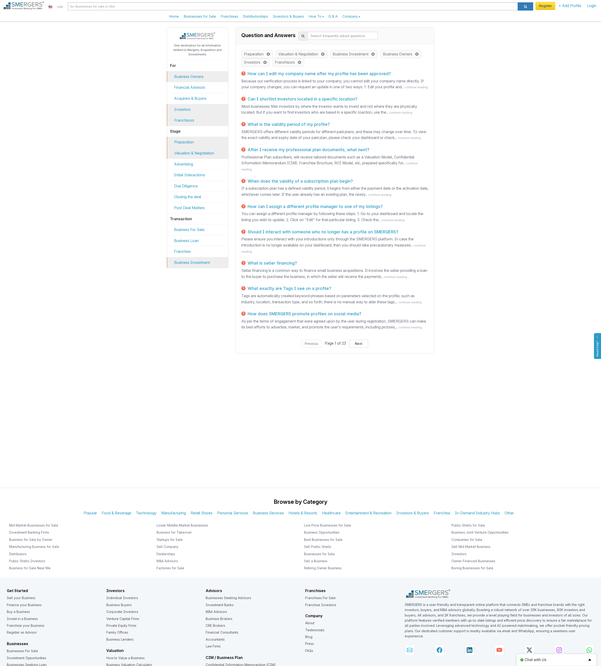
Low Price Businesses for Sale (327, 525)
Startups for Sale (170, 540)
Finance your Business (24, 605)
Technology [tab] (146, 513)
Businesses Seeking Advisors (228, 598)
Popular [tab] (90, 513)
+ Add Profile (570, 5)
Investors (182, 109)
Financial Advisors (189, 87)
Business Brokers (219, 619)
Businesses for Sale (200, 16)
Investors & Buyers (288, 16)
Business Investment (192, 262)
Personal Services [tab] (232, 513)
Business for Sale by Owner (30, 540)
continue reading (416, 87)
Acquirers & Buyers (190, 98)
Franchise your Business (25, 626)
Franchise (182, 251)
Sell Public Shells (317, 547)
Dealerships (166, 554)
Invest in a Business (22, 619)
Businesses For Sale (22, 651)
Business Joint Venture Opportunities (480, 532)
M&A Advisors (167, 561)
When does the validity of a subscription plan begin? (300, 181)
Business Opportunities (321, 532)
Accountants (215, 639)
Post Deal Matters (189, 207)
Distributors (18, 554)
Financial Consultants (222, 632)
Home (174, 16)
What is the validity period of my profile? (288, 124)
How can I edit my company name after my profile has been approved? (319, 73)
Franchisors (184, 120)
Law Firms (213, 646)
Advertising (183, 164)
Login (591, 5)
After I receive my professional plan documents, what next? (308, 149)
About (309, 623)
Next (358, 344)
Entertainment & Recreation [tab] (368, 513)
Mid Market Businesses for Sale (33, 525)
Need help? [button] (597, 349)
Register (545, 6)
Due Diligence (186, 186)
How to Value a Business (125, 658)
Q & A (333, 16)
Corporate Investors (122, 612)
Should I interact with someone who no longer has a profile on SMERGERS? (322, 231)
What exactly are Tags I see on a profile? (289, 288)
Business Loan (186, 240)
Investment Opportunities (26, 658)
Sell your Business (21, 598)
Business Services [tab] (268, 513)
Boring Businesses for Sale (472, 568)
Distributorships (255, 16)
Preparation (184, 142)
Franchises (229, 16)
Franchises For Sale (320, 598)
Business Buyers (119, 605)
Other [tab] (509, 513)
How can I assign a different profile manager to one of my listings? (315, 206)
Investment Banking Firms (29, 532)
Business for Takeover (174, 532)
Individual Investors (122, 598)
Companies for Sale (466, 540)
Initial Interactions (189, 175)
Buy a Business (18, 612)
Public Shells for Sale (468, 525)
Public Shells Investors (27, 561)
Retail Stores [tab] (201, 513)
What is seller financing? (272, 263)
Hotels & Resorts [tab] (303, 513)
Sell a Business (315, 561)
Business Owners (189, 76)
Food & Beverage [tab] (116, 513)
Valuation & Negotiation (194, 153)
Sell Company (167, 547)
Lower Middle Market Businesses (182, 525)
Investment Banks (220, 605)
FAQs (309, 651)
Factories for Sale (170, 568)
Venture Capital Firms (122, 619)
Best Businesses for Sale (323, 540)
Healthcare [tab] (331, 513)
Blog (308, 637)
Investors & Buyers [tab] (412, 513)
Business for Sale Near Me (29, 568)
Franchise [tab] (442, 513)
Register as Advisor (22, 632)
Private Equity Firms (121, 626)
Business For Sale (189, 229)
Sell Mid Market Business (470, 547)
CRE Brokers (215, 626)
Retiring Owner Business (323, 568)
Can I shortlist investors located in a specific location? (302, 98)
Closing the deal (187, 196)
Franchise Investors (320, 605)
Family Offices (117, 632)
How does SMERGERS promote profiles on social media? (304, 313)
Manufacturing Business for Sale (34, 547)
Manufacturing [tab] (173, 513)
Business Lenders (120, 639)
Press (309, 644)
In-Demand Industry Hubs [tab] (477, 513)
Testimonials (314, 630)
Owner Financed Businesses (473, 561)
